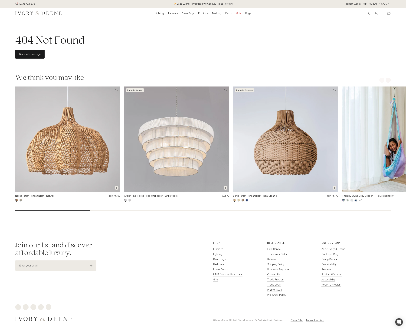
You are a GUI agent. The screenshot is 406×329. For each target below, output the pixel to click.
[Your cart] (389, 13)
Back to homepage (30, 54)
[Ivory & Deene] (104, 318)
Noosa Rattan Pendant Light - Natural (34, 195)
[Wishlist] (382, 13)
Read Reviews (225, 3)
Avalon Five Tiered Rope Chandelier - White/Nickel (151, 195)
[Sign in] (376, 13)
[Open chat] (399, 322)
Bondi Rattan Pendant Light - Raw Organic (255, 195)
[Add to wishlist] (116, 90)
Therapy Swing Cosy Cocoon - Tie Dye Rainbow (367, 195)
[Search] (370, 13)
